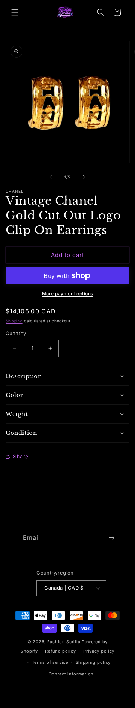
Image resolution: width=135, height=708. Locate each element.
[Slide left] (51, 177)
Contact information (71, 674)
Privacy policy (98, 651)
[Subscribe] (111, 537)
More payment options (67, 293)
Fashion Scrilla (64, 641)
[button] (15, 12)
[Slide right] (84, 177)
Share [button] (20, 456)
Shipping (14, 321)
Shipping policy (93, 662)
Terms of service (50, 662)
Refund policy (60, 651)
